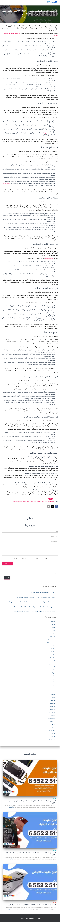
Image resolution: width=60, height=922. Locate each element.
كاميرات (53, 715)
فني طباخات (52, 712)
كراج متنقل (52, 721)
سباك (53, 682)
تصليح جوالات (33, 501)
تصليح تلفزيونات (51, 648)
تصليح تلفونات (6, 183)
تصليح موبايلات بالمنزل (17, 501)
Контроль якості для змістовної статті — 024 (43, 592)
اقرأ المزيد (11, 807)
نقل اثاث (53, 733)
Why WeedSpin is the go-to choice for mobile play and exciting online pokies (35, 597)
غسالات (53, 691)
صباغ (54, 685)
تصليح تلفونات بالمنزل (42, 501)
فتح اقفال (53, 697)
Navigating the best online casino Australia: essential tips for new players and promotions (32, 602)
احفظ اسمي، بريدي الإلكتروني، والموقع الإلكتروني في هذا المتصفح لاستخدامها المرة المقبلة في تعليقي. (33, 558)
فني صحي (52, 709)
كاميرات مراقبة (51, 718)
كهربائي (53, 727)
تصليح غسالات (52, 657)
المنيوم (53, 630)
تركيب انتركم (52, 645)
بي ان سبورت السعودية (50, 639)
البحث (54, 573)
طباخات (53, 688)
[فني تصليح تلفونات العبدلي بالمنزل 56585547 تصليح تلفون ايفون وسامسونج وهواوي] (30, 882)
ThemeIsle (22, 918)
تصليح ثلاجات (52, 654)
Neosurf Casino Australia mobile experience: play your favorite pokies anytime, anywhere (32, 607)
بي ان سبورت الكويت (50, 642)
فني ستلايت (52, 706)
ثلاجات (53, 666)
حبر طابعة (52, 673)
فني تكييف (52, 703)
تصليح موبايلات (49, 258)
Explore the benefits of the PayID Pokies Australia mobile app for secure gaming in (34, 611)
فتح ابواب (53, 694)
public (53, 624)
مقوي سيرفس (51, 730)
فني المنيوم (52, 700)
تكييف (53, 660)
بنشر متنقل (52, 636)
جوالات (51, 498)
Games (53, 621)
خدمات (53, 679)
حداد (54, 676)
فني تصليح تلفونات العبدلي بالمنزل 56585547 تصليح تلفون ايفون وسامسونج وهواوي (31, 904)
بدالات (53, 633)
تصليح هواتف (45, 133)
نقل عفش (52, 736)
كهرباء (53, 724)
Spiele (53, 627)
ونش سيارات (52, 739)
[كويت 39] (52, 3)
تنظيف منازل (52, 664)
